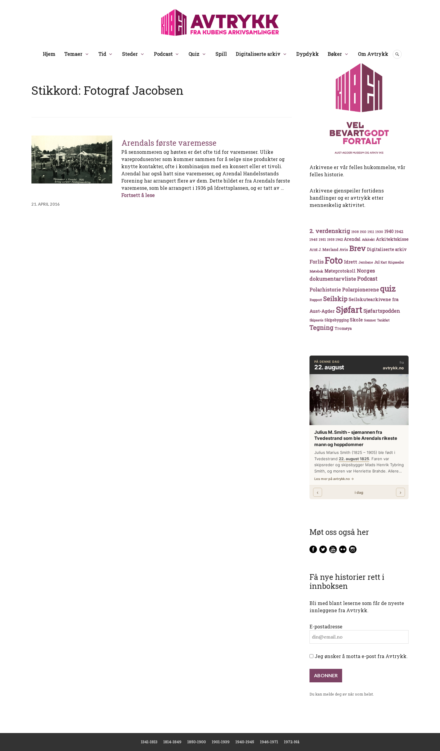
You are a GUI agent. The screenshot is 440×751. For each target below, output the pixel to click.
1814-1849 (172, 741)
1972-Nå (291, 741)
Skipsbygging (336, 319)
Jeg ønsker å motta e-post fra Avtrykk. (360, 656)
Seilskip (335, 298)
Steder (130, 54)
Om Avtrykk (373, 54)
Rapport (315, 299)
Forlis (316, 261)
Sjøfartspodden (381, 311)
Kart (384, 262)
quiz (388, 288)
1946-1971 (269, 741)
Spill (221, 54)
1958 (330, 239)
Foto (334, 260)
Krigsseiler (396, 262)
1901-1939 (221, 741)
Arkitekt (368, 239)
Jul (377, 262)
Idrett (350, 262)
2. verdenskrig (329, 230)
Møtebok (316, 271)
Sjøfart (349, 309)
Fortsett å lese (138, 195)
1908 (355, 232)
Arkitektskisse (392, 239)
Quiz (194, 54)
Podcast (163, 54)
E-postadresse (325, 626)
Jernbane (365, 262)
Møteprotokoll (340, 271)
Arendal (352, 239)
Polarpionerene (360, 289)
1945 (313, 239)
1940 (389, 231)
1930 (379, 231)
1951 (322, 239)
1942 (399, 231)
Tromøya (343, 328)
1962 (339, 239)
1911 (371, 231)
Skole (356, 320)
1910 (363, 232)
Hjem (49, 54)
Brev (357, 248)
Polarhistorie (325, 289)
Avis (343, 249)
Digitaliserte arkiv (258, 54)
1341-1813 (149, 741)
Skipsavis (316, 320)
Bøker (335, 54)
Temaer (73, 54)
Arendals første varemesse (169, 143)
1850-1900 (196, 741)
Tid (102, 54)
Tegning (321, 327)
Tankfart (383, 320)
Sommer (370, 320)
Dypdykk (307, 54)
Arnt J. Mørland (323, 249)
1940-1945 (245, 741)
